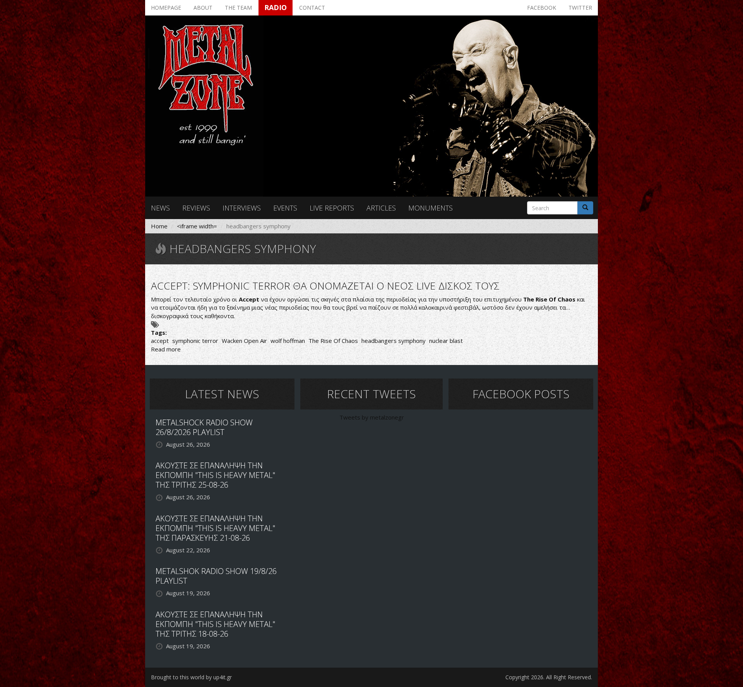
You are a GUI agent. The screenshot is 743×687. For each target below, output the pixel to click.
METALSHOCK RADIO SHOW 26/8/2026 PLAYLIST (204, 427)
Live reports (332, 207)
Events (285, 207)
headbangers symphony (393, 340)
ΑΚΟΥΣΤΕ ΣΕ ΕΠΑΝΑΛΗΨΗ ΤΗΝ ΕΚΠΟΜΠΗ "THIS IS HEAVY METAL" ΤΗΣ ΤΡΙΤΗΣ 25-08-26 (215, 475)
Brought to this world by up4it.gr (191, 677)
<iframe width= (197, 226)
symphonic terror (195, 340)
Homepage (166, 7)
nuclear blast (446, 340)
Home (159, 226)
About (202, 7)
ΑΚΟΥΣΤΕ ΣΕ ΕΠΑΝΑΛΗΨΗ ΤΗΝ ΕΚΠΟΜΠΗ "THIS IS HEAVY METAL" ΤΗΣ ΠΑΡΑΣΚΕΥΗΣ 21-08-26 (215, 528)
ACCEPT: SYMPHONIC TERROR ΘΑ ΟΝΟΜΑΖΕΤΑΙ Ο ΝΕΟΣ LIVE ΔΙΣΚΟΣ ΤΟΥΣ (325, 286)
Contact (312, 7)
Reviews (196, 207)
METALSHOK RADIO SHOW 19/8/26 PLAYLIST (216, 576)
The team (238, 7)
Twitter (580, 7)
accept (160, 340)
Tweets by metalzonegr (371, 417)
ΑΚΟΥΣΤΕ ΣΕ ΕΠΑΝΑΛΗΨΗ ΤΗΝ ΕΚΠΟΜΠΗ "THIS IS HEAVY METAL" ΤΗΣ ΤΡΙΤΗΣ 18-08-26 (215, 624)
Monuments (430, 207)
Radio (275, 7)
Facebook (541, 7)
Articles (381, 207)
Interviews (242, 207)
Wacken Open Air (244, 340)
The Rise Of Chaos (333, 340)
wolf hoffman (287, 340)
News (160, 207)
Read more (166, 349)
